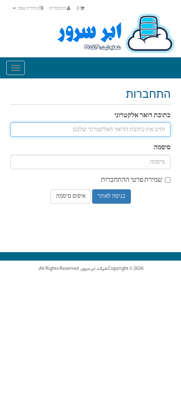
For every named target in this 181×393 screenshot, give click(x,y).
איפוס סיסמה (70, 196)
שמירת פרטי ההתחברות (131, 180)
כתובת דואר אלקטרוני (142, 116)
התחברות (58, 8)
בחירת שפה (28, 8)
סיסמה (162, 148)
